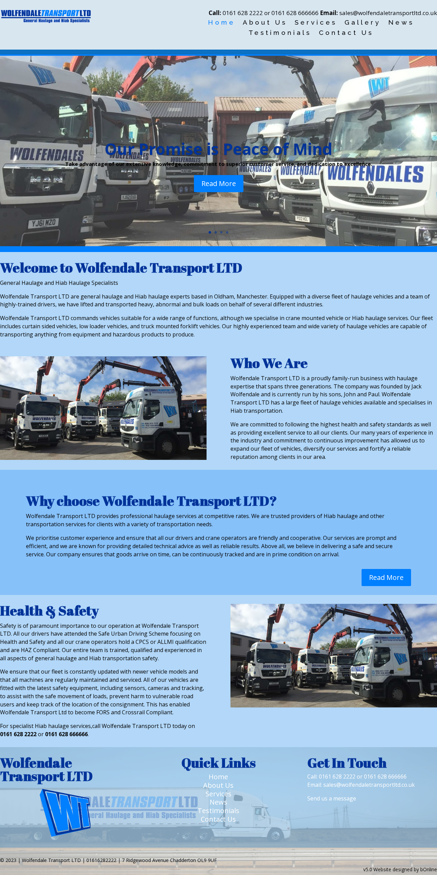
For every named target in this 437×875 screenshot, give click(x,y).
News (401, 23)
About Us (265, 23)
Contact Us (346, 33)
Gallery (362, 23)
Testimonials (280, 33)
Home (221, 23)
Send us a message (331, 798)
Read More (218, 183)
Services (316, 23)
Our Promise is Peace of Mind (218, 148)
